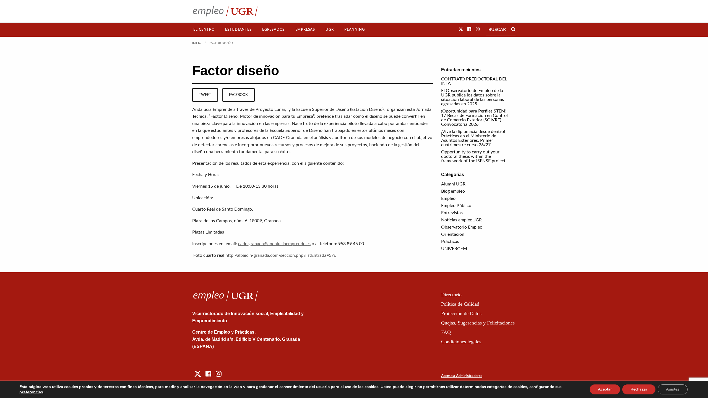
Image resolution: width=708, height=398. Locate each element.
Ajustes (672, 389)
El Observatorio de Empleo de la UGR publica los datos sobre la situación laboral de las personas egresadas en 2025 (472, 97)
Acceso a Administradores (461, 376)
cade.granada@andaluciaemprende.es (274, 244)
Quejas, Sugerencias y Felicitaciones (478, 323)
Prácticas (450, 241)
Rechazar (639, 389)
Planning (354, 29)
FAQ (446, 332)
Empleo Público (456, 205)
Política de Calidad (460, 304)
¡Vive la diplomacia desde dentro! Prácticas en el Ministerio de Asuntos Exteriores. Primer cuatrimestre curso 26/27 (473, 138)
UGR (330, 29)
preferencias (31, 391)
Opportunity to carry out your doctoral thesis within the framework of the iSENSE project (473, 156)
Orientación (452, 234)
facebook (238, 94)
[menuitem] (204, 30)
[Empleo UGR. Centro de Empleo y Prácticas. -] (225, 11)
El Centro (203, 29)
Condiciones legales (461, 341)
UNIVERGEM (454, 249)
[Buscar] (513, 29)
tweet (205, 94)
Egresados (273, 29)
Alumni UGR (453, 184)
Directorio (451, 294)
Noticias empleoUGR (461, 220)
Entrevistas (452, 213)
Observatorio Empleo (461, 227)
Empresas (305, 29)
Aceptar (605, 389)
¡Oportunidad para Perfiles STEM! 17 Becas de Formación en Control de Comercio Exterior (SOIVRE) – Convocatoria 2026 (474, 118)
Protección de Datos (461, 313)
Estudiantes (238, 29)
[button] (460, 29)
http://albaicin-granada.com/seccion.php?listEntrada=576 (280, 255)
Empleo (448, 198)
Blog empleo (453, 191)
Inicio (196, 42)
